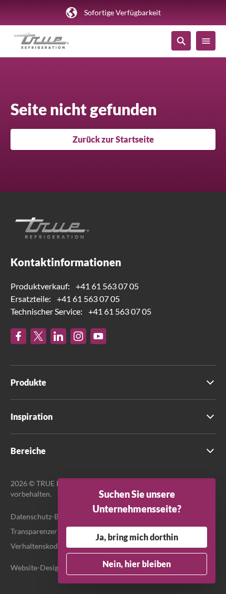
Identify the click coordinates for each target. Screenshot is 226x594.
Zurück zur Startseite (113, 139)
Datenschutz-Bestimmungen (57, 516)
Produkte (28, 382)
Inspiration (32, 416)
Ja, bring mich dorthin (137, 537)
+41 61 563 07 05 (107, 286)
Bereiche (28, 451)
